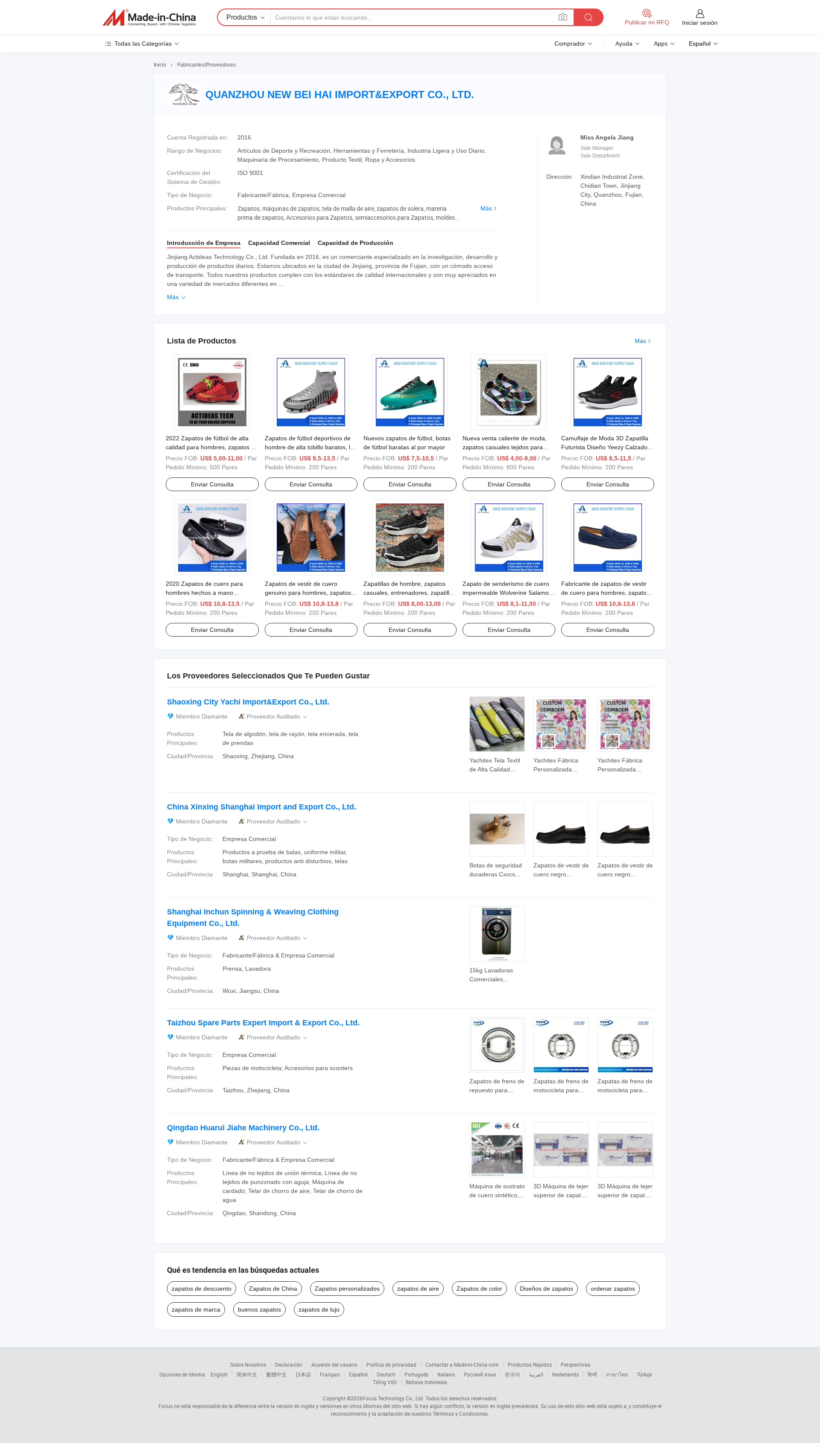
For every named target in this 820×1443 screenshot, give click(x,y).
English (219, 1374)
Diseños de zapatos (546, 1288)
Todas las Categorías (143, 43)
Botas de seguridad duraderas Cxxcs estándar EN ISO (495, 874)
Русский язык (480, 1374)
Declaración (288, 1364)
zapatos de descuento (201, 1288)
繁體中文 (276, 1374)
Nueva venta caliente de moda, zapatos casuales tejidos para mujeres (505, 447)
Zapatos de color (479, 1288)
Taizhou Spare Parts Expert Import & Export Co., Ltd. (263, 1022)
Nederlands (565, 1374)
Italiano (446, 1374)
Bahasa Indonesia (426, 1382)
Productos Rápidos (530, 1364)
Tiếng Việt (385, 1382)
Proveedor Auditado (278, 716)
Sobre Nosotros (248, 1364)
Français (330, 1374)
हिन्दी (592, 1374)
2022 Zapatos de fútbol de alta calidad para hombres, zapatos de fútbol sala (212, 447)
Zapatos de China (273, 1288)
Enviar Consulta (212, 484)
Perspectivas (575, 1364)
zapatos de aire (418, 1288)
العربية (536, 1374)
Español (358, 1374)
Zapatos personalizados (347, 1288)
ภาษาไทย (617, 1374)
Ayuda (624, 43)
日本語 (303, 1374)
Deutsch (386, 1374)
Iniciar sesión (700, 22)
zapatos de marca (196, 1309)
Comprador (569, 43)
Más (486, 208)
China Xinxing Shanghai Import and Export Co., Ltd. (261, 807)
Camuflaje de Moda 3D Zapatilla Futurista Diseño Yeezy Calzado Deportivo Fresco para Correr (604, 447)
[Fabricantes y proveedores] (149, 17)
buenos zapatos (259, 1309)
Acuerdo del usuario (334, 1364)
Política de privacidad (391, 1364)
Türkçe (644, 1374)
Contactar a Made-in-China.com (462, 1364)
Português (416, 1374)
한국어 (512, 1374)
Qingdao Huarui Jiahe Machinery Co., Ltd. (243, 1127)
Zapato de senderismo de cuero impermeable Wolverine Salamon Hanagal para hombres (507, 592)
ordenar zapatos (613, 1288)
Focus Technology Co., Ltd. (393, 1398)
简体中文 (247, 1374)
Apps (661, 43)
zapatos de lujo (319, 1309)
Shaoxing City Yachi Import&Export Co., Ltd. (248, 702)
